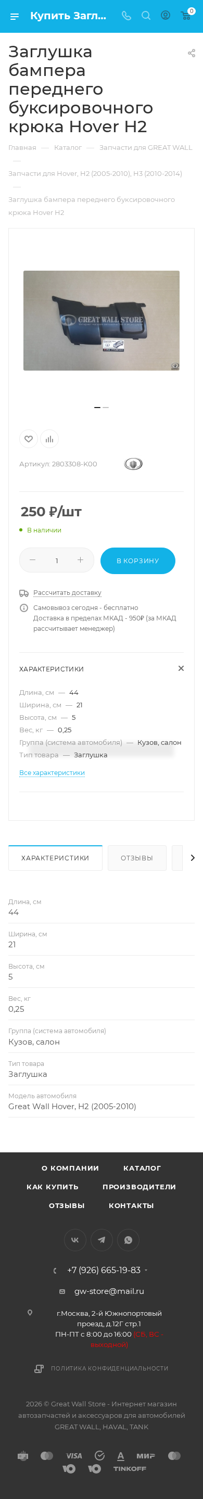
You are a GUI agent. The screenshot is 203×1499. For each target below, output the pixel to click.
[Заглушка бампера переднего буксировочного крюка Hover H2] (101, 321)
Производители (139, 1187)
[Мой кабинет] (165, 16)
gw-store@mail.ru (109, 1291)
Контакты (131, 1205)
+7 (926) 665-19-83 (104, 1270)
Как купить (53, 1187)
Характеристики (55, 858)
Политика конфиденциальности (110, 1368)
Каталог (142, 1168)
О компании (70, 1168)
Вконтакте (75, 1240)
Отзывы (137, 858)
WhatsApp (128, 1240)
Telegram (102, 1240)
